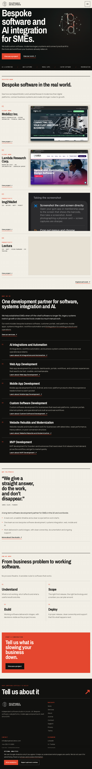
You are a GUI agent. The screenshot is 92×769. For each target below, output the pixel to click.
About (50, 713)
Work (49, 706)
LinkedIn (51, 741)
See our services (9, 334)
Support (50, 724)
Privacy (50, 727)
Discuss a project (11, 56)
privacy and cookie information (31, 757)
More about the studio (12, 537)
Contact (51, 720)
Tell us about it (46, 692)
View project (7, 142)
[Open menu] (87, 4)
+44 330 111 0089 (8, 744)
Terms (50, 731)
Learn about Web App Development (25, 375)
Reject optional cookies (29, 762)
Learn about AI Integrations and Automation (28, 355)
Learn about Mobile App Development (26, 394)
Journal (50, 717)
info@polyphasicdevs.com (11, 741)
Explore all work (83, 282)
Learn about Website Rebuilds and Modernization (30, 433)
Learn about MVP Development (23, 453)
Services (51, 709)
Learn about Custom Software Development (28, 414)
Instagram (51, 748)
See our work (29, 56)
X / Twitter (51, 744)
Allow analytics (11, 762)
